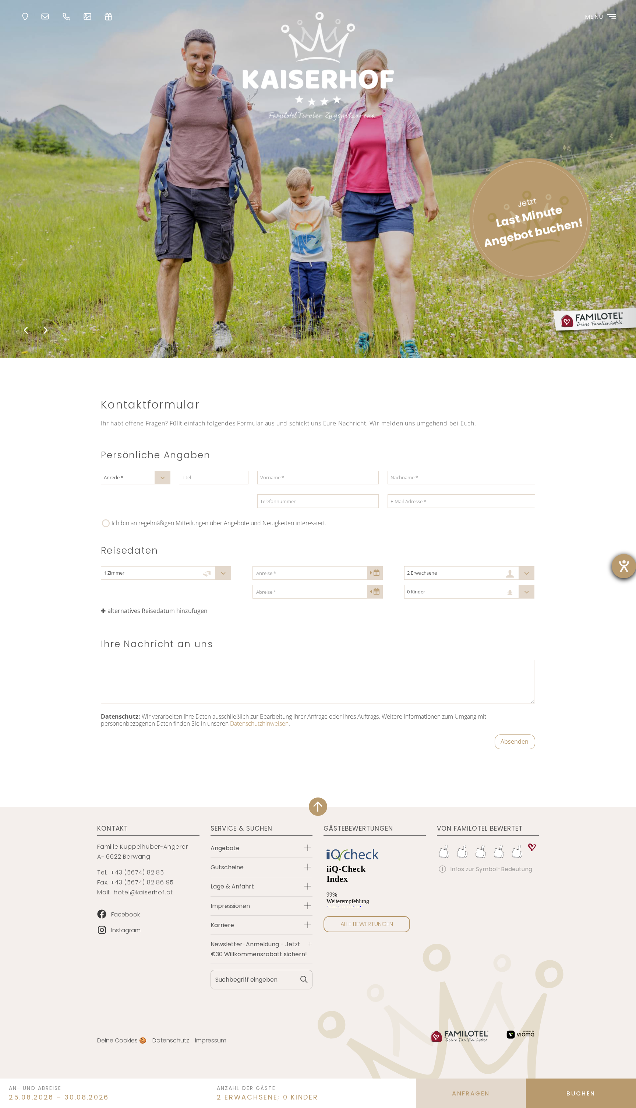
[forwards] (45, 330)
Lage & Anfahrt (232, 886)
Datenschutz (170, 1040)
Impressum (210, 1040)
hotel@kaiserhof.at (143, 892)
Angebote (225, 848)
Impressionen (230, 906)
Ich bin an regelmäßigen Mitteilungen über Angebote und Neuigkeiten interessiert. (219, 523)
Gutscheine (227, 867)
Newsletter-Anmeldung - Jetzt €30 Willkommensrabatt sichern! (259, 949)
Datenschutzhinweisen (259, 723)
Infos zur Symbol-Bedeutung (491, 869)
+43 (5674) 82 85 (137, 872)
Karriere (222, 925)
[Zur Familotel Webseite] (460, 1036)
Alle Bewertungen (366, 924)
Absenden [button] (515, 741)
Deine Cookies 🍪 (121, 1040)
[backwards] (27, 330)
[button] (166, 611)
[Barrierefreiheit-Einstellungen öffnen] (624, 566)
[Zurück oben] (318, 806)
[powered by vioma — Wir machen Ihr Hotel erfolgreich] (520, 1034)
